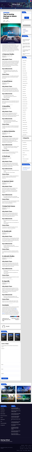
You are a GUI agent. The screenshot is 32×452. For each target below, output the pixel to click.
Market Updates (25, 148)
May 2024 (24, 116)
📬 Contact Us (29, 450)
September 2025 (25, 83)
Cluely (24, 32)
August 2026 (24, 60)
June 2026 (24, 64)
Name (2, 364)
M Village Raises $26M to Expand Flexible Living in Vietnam (15, 428)
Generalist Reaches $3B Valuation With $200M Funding (26, 40)
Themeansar (2, 448)
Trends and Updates (4, 397)
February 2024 (25, 122)
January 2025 (25, 99)
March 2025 (24, 95)
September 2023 (25, 132)
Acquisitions (24, 142)
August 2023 (24, 134)
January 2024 (25, 124)
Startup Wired (16, 4)
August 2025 (24, 85)
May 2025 (24, 91)
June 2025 (24, 89)
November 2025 (25, 79)
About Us (30, 448)
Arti (7, 20)
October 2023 (25, 130)
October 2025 (25, 81)
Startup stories (25, 154)
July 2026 (24, 62)
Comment (2, 348)
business (3, 313)
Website (2, 373)
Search (24, 12)
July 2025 (24, 87)
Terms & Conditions (25, 450)
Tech (1, 421)
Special (24, 152)
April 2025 (24, 93)
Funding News (25, 144)
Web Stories (18, 450)
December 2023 (25, 126)
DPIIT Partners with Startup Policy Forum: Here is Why (6, 319)
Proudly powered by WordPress (4, 447)
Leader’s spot (29, 445)
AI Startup (24, 29)
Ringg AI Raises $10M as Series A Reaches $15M (22, 390)
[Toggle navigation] (15, 8)
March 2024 (24, 120)
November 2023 (25, 128)
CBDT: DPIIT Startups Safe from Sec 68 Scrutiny (26, 168)
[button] (29, 8)
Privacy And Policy (26, 448)
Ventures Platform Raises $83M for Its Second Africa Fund (26, 47)
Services (21, 450)
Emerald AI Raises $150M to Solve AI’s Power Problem (26, 51)
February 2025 (25, 97)
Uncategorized (3, 425)
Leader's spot (25, 146)
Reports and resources (6, 12)
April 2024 (24, 118)
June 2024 (24, 114)
